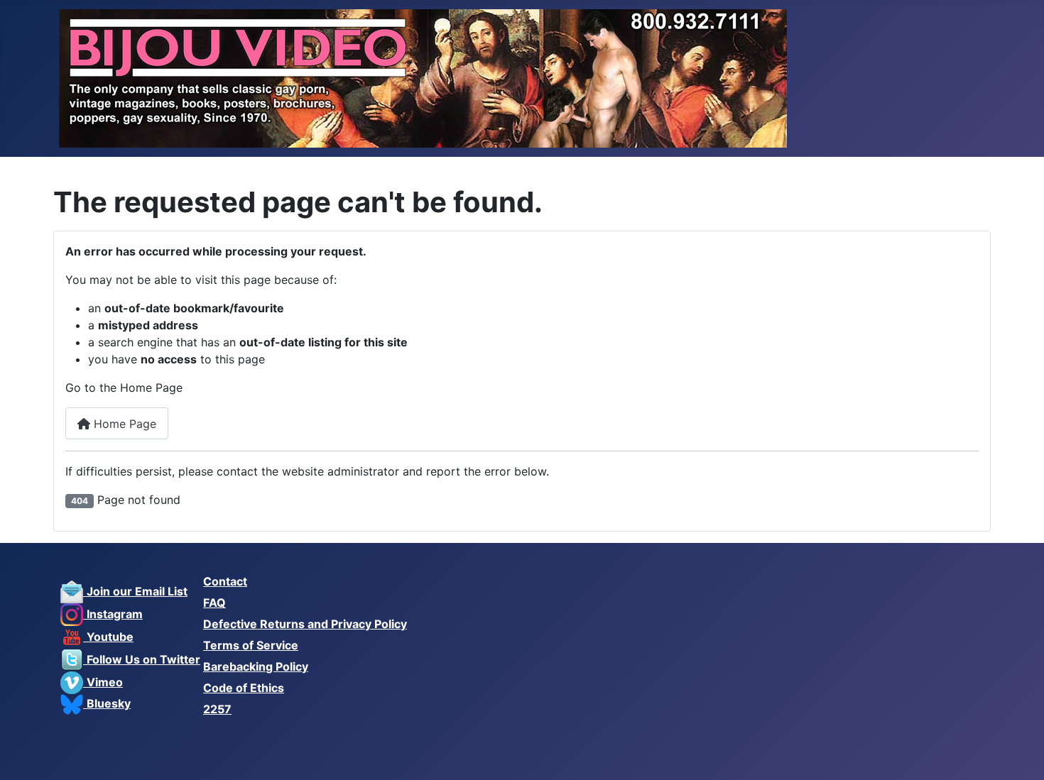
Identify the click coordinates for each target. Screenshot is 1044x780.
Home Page (123, 424)
